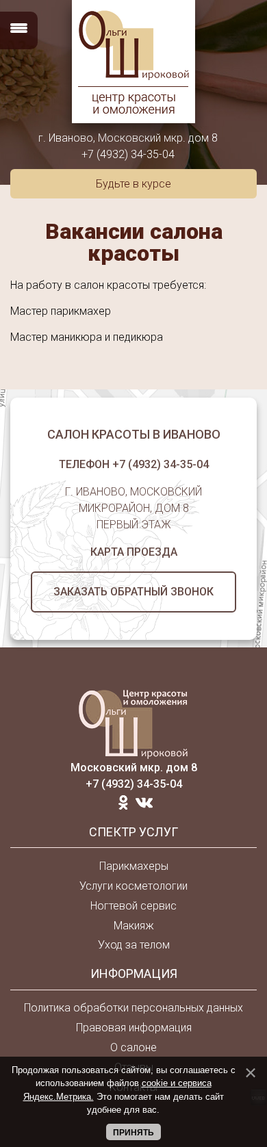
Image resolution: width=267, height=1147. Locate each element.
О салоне (133, 1047)
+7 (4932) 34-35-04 (128, 154)
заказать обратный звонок (133, 591)
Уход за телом (134, 944)
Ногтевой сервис (133, 905)
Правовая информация (134, 1027)
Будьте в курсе (133, 183)
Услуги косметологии (133, 885)
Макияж (134, 925)
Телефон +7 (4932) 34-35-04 (134, 464)
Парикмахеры (133, 866)
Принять (133, 1132)
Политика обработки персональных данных (133, 1007)
